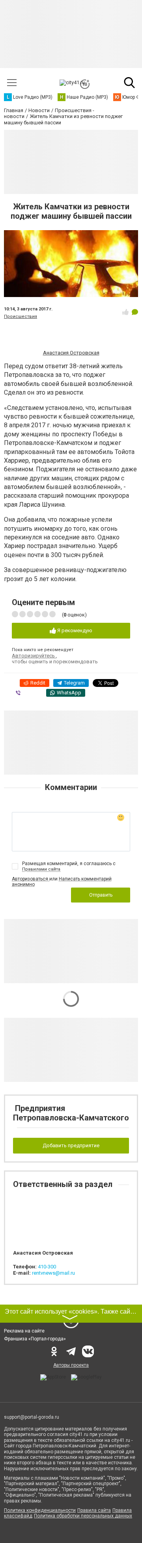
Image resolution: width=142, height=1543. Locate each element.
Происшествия (20, 316)
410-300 (47, 1267)
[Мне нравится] (125, 312)
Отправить (100, 895)
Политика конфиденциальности (40, 1510)
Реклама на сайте (24, 1331)
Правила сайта (94, 1510)
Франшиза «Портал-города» (35, 1339)
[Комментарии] (135, 312)
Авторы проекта (71, 1365)
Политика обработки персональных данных (83, 1516)
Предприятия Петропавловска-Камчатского (71, 1113)
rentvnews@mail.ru (53, 1273)
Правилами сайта (41, 869)
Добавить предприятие (71, 1145)
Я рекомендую (74, 630)
